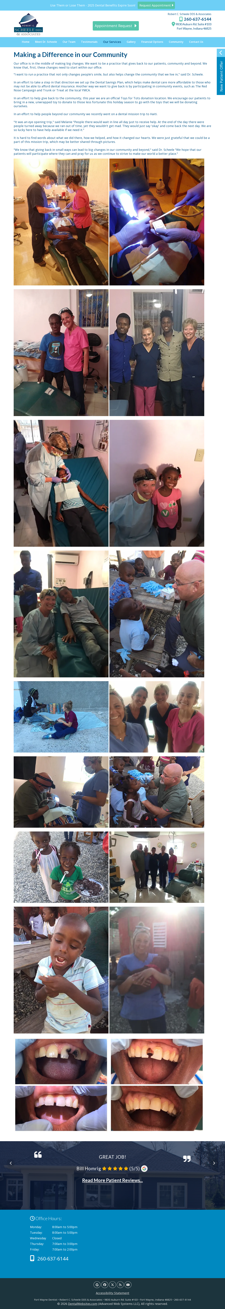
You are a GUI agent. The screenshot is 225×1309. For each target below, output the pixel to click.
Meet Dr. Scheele (46, 42)
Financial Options (152, 42)
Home (25, 42)
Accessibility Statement (112, 1293)
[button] (221, 72)
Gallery (131, 42)
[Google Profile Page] (97, 1284)
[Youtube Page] (128, 1284)
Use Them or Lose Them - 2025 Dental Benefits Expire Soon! (111, 5)
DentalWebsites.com (82, 1304)
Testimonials (89, 42)
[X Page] (112, 1284)
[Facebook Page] (104, 1284)
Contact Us (196, 42)
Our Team (69, 42)
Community (176, 42)
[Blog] (120, 1284)
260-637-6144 (197, 19)
